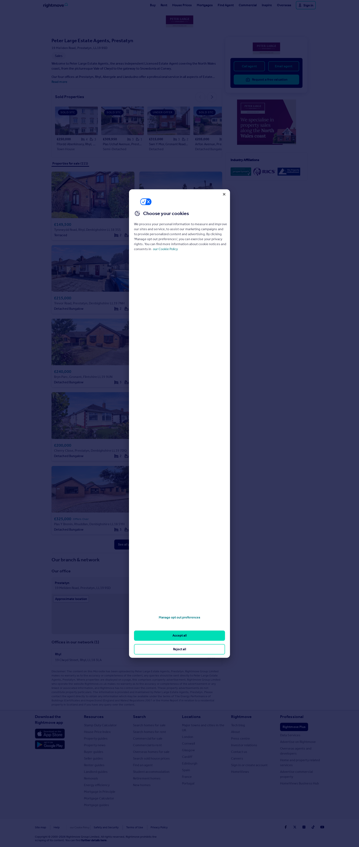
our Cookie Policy (165, 249)
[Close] (224, 194)
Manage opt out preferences (179, 617)
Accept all (179, 636)
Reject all (179, 649)
